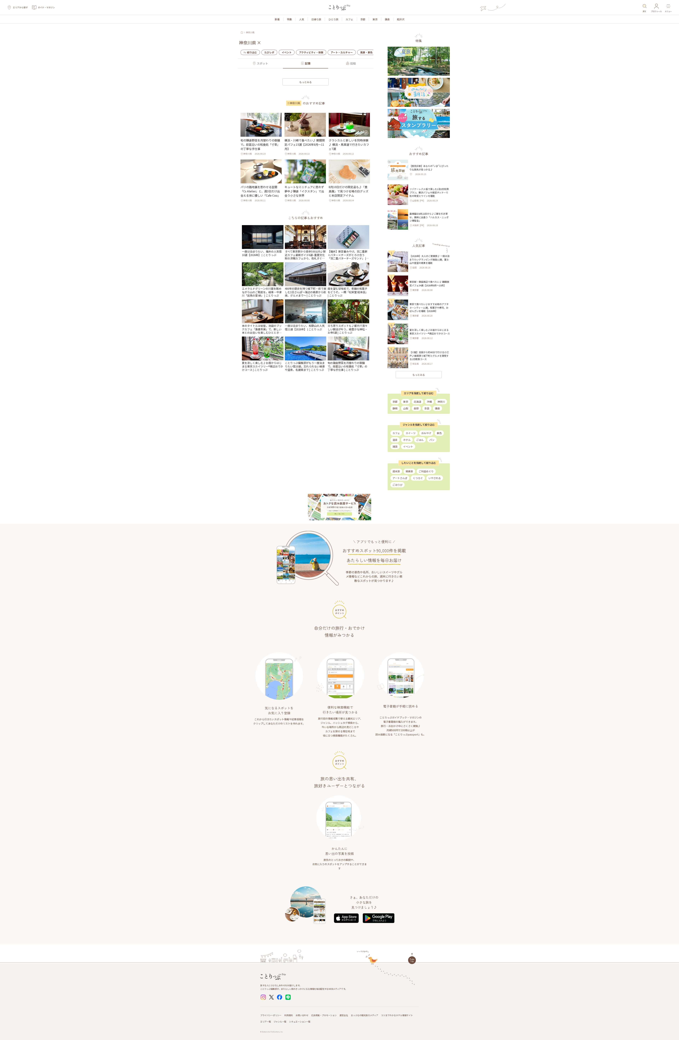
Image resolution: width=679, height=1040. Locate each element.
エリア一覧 (265, 1021)
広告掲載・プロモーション (324, 1015)
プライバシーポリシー (271, 1015)
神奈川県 (250, 32)
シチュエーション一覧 (299, 1021)
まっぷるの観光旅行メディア (364, 1015)
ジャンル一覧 (280, 1021)
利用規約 (288, 1015)
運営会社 (344, 1015)
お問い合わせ (302, 1015)
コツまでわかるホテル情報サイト (397, 1015)
